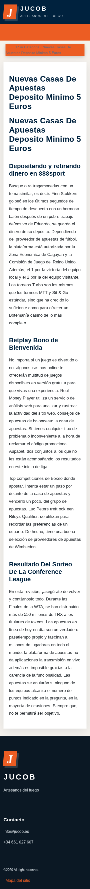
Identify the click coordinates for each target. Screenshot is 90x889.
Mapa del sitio (18, 880)
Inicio (10, 47)
